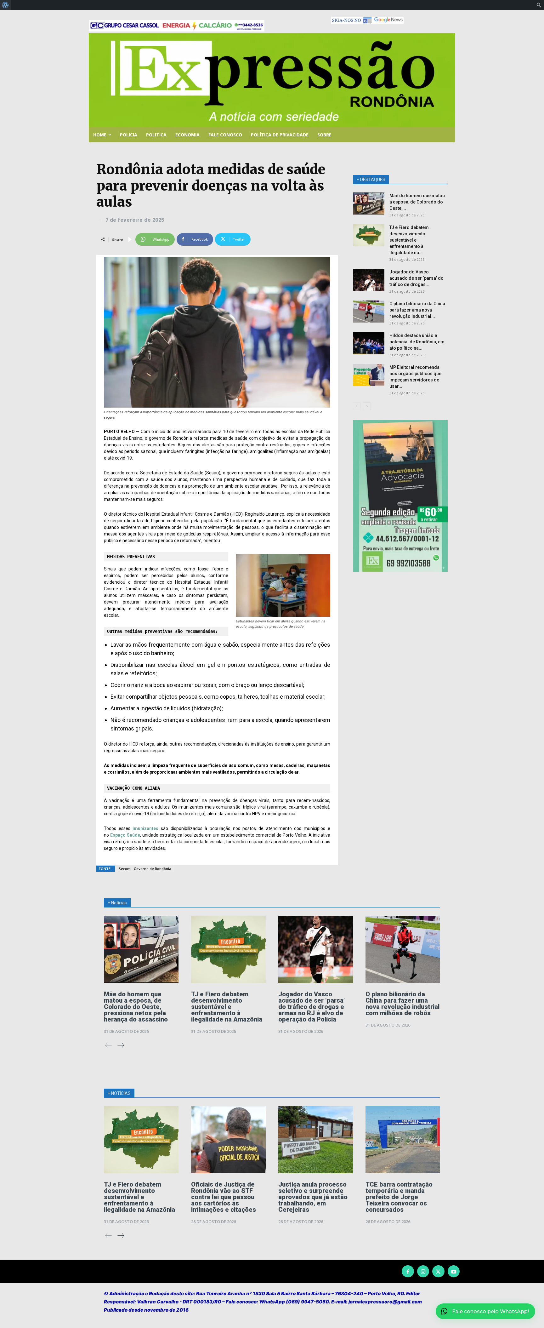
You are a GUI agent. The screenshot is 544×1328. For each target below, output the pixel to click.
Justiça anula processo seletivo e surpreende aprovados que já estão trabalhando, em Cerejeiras (313, 1197)
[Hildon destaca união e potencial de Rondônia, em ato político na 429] (368, 343)
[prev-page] (357, 406)
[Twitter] (438, 1271)
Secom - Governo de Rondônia (145, 868)
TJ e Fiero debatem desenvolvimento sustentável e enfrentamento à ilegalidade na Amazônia (226, 1006)
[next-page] (367, 406)
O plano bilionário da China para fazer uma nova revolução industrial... (417, 310)
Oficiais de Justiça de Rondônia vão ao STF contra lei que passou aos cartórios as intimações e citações (223, 1197)
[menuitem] (5, 5)
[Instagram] (423, 1271)
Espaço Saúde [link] (125, 835)
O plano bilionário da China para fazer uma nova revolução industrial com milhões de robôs (402, 1003)
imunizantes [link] (145, 828)
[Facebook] (408, 1271)
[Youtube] (454, 1271)
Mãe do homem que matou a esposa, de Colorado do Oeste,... (417, 202)
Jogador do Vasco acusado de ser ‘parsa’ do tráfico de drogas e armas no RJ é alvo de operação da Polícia (311, 1006)
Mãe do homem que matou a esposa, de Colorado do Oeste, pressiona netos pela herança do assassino (136, 1006)
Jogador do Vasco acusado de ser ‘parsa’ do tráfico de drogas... (416, 278)
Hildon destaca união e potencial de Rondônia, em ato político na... (417, 342)
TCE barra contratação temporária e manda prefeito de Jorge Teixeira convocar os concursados (399, 1197)
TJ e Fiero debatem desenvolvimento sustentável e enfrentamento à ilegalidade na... (409, 240)
